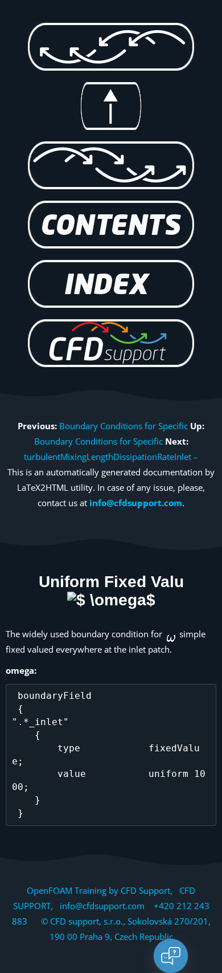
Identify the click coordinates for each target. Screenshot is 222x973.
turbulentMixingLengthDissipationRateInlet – (111, 456)
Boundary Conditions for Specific (123, 425)
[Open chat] (171, 956)
